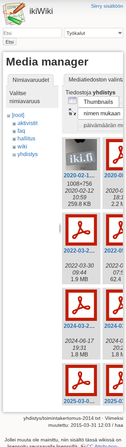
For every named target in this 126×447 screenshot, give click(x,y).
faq (21, 131)
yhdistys (28, 154)
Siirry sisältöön (107, 6)
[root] (18, 115)
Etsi (10, 42)
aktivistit (27, 123)
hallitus (26, 138)
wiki (22, 146)
